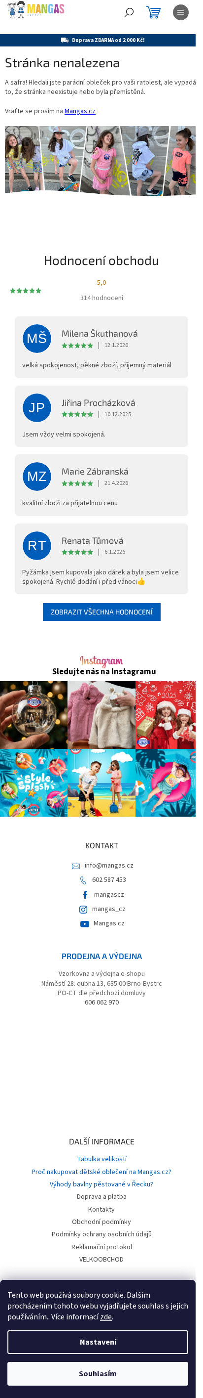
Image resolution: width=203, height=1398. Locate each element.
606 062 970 (102, 1002)
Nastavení (98, 1342)
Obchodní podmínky (101, 1222)
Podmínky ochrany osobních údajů (102, 1234)
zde (106, 1316)
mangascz (109, 895)
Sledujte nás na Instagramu (104, 672)
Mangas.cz (80, 111)
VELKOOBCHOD (101, 1260)
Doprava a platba (102, 1197)
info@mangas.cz (109, 866)
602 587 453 (109, 880)
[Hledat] (129, 12)
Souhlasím (98, 1373)
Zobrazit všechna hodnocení (102, 612)
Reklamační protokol (101, 1247)
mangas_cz (109, 909)
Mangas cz (109, 923)
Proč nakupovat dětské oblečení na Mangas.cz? (101, 1172)
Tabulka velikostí (102, 1159)
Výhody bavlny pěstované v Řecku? (101, 1184)
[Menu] (181, 12)
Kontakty (101, 1210)
